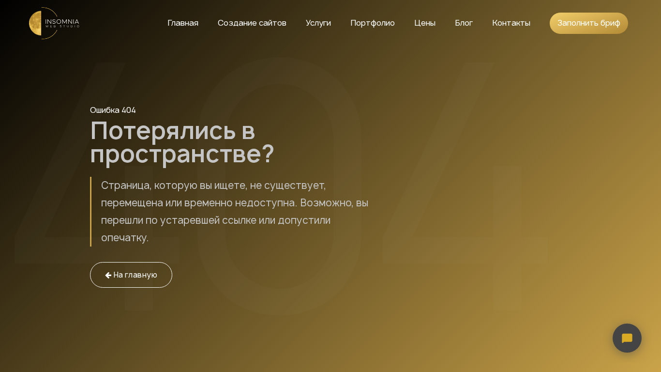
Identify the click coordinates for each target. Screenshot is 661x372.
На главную (134, 275)
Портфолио (372, 22)
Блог (464, 22)
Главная (182, 22)
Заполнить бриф (588, 22)
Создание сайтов (252, 22)
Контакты (511, 22)
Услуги (318, 22)
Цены (425, 22)
